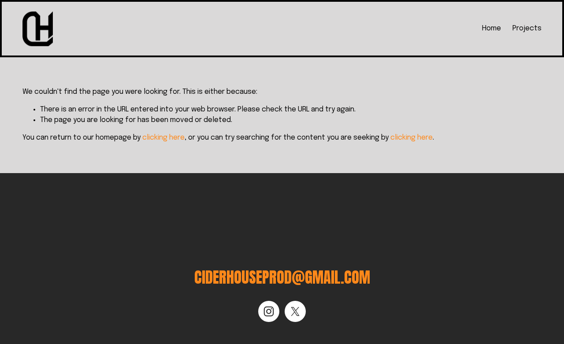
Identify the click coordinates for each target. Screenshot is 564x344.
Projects (527, 28)
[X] (295, 311)
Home (491, 28)
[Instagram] (268, 311)
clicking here (163, 137)
